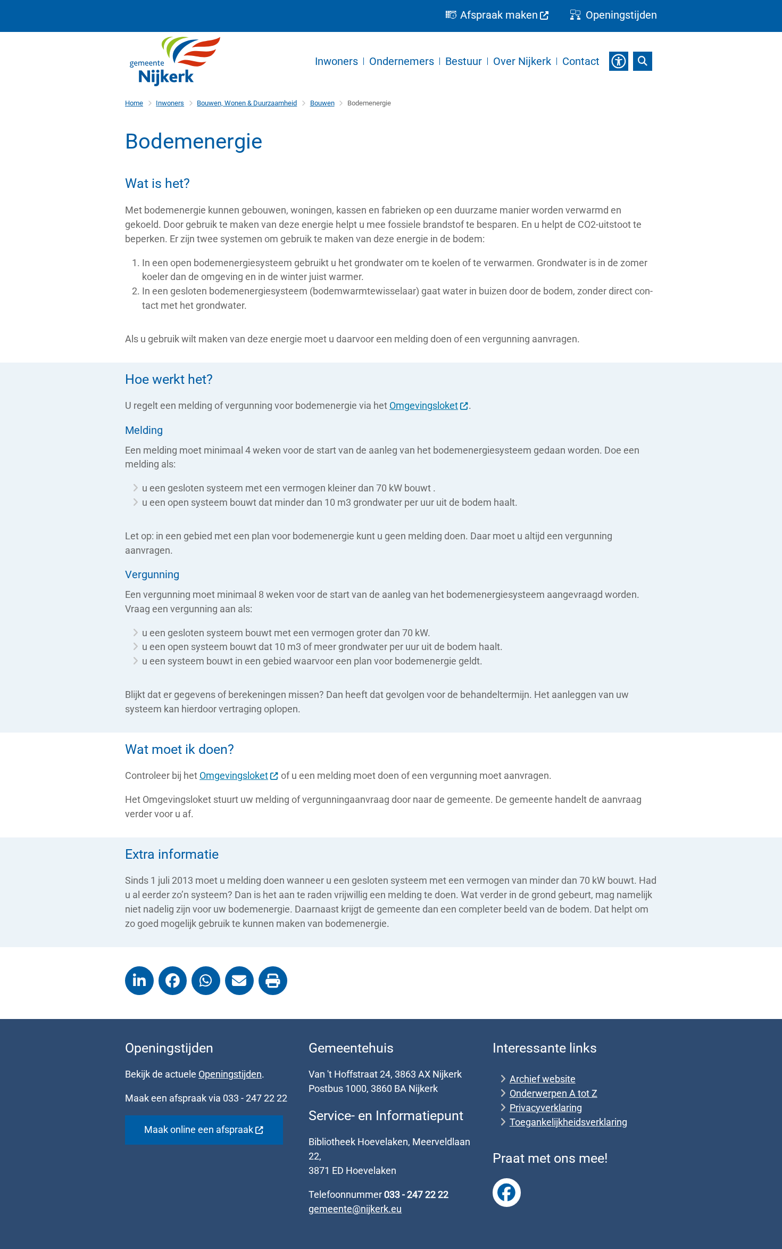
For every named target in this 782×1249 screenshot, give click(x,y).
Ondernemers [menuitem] (401, 61)
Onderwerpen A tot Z (553, 1093)
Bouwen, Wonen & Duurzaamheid (247, 103)
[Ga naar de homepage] (175, 61)
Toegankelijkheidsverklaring (568, 1122)
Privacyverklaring (546, 1107)
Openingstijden (230, 1074)
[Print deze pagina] (273, 980)
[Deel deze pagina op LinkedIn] (139, 980)
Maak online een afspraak (198, 1129)
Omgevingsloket (423, 405)
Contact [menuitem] (581, 61)
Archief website (543, 1078)
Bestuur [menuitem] (463, 61)
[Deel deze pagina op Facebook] (173, 980)
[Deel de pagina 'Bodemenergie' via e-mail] (239, 980)
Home (134, 103)
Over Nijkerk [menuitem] (522, 61)
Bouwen (322, 103)
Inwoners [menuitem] (336, 61)
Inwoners (170, 103)
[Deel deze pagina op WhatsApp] (206, 980)
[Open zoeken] (642, 61)
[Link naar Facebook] (507, 1192)
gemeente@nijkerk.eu (355, 1208)
